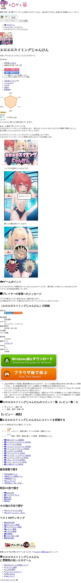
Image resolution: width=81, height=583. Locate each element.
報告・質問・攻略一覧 (15, 409)
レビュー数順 (11, 529)
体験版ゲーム (11, 479)
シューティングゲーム (17, 458)
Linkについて (10, 576)
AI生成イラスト (10, 81)
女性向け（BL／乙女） (14, 483)
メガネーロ (8, 343)
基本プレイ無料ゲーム (14, 476)
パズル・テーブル (15, 460)
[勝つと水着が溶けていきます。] (21, 220)
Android (8, 499)
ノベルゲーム (14, 451)
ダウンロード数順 (12, 525)
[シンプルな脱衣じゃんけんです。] (21, 165)
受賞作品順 (9, 538)
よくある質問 (10, 569)
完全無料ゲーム (12, 474)
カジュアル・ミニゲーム (18, 455)
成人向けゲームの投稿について (16, 565)
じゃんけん (8, 83)
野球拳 (6, 90)
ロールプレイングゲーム (18, 442)
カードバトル (14, 444)
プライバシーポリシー (13, 572)
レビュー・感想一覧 (14, 407)
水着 (6, 87)
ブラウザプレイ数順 (14, 527)
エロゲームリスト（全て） (16, 513)
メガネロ (12, 63)
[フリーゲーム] (9, 19)
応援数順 (9, 534)
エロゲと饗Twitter (42, 552)
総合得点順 (10, 522)
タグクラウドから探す (14, 510)
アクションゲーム (15, 453)
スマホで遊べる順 (12, 536)
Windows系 (10, 493)
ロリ (6, 85)
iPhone (7, 501)
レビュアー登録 (11, 567)
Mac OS (8, 497)
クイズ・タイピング (16, 462)
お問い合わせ (10, 574)
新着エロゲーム (15, 440)
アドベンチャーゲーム (17, 449)
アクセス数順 (11, 531)
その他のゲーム (14, 464)
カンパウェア (11, 481)
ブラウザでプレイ (12, 495)
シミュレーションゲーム (18, 447)
